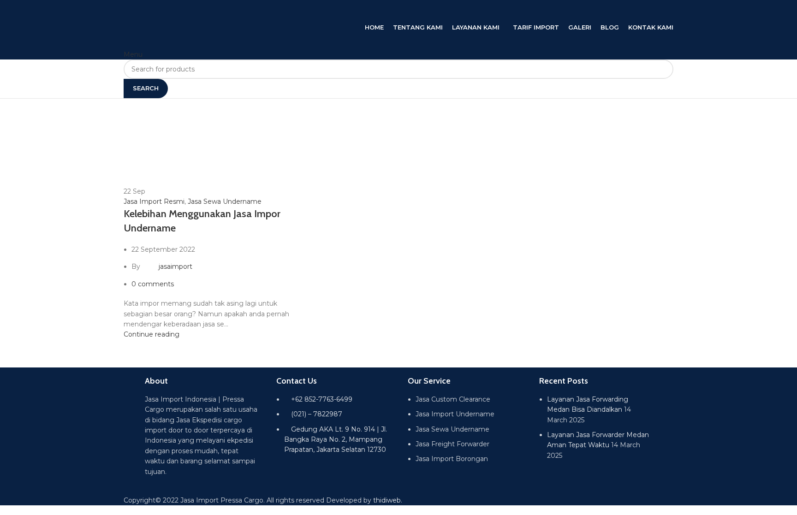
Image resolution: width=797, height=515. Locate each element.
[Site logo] (216, 10)
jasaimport (175, 266)
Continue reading (151, 334)
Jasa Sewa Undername (225, 201)
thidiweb (387, 500)
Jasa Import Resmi (154, 201)
